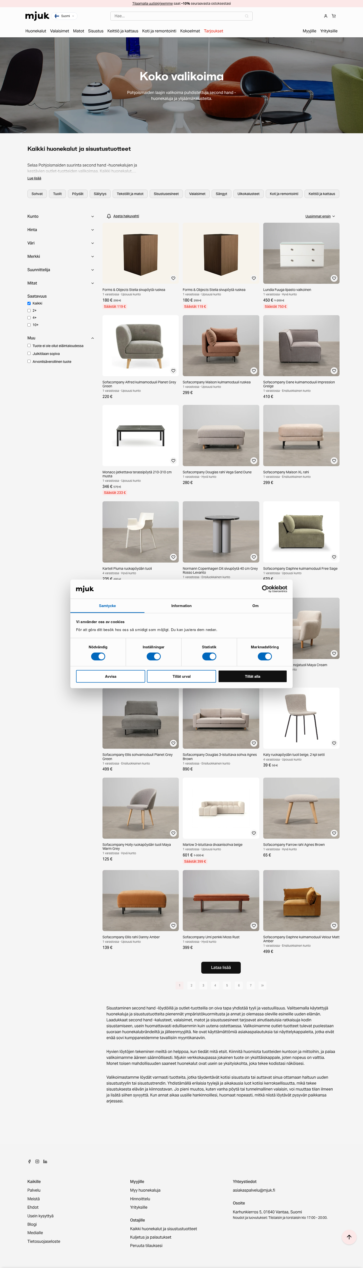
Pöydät (77, 194)
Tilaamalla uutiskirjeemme (152, 3)
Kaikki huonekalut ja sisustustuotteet (163, 1229)
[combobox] (181, 16)
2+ (35, 310)
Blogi (32, 1224)
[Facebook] (29, 1161)
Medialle (35, 1233)
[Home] (37, 16)
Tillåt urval (182, 676)
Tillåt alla (252, 676)
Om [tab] (255, 605)
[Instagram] (37, 1161)
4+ (35, 317)
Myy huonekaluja (145, 1190)
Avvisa (110, 676)
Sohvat (37, 194)
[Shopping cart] (334, 16)
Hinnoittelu (140, 1199)
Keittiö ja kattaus (322, 194)
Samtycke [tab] (107, 605)
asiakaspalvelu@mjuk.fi (254, 1190)
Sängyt (221, 194)
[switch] (154, 656)
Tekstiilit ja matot (130, 194)
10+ (36, 325)
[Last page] (262, 985)
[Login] (326, 16)
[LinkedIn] (45, 1161)
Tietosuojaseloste (43, 1241)
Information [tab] (181, 605)
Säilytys (100, 194)
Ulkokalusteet (249, 194)
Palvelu (33, 1190)
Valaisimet (197, 194)
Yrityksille (138, 1207)
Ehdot (33, 1207)
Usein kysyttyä (40, 1216)
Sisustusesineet (166, 194)
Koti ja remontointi (284, 194)
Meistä (33, 1199)
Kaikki (37, 303)
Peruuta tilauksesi (146, 1246)
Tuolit (57, 194)
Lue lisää (34, 178)
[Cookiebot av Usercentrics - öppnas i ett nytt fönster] (265, 589)
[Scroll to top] (349, 1237)
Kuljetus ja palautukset (150, 1237)
